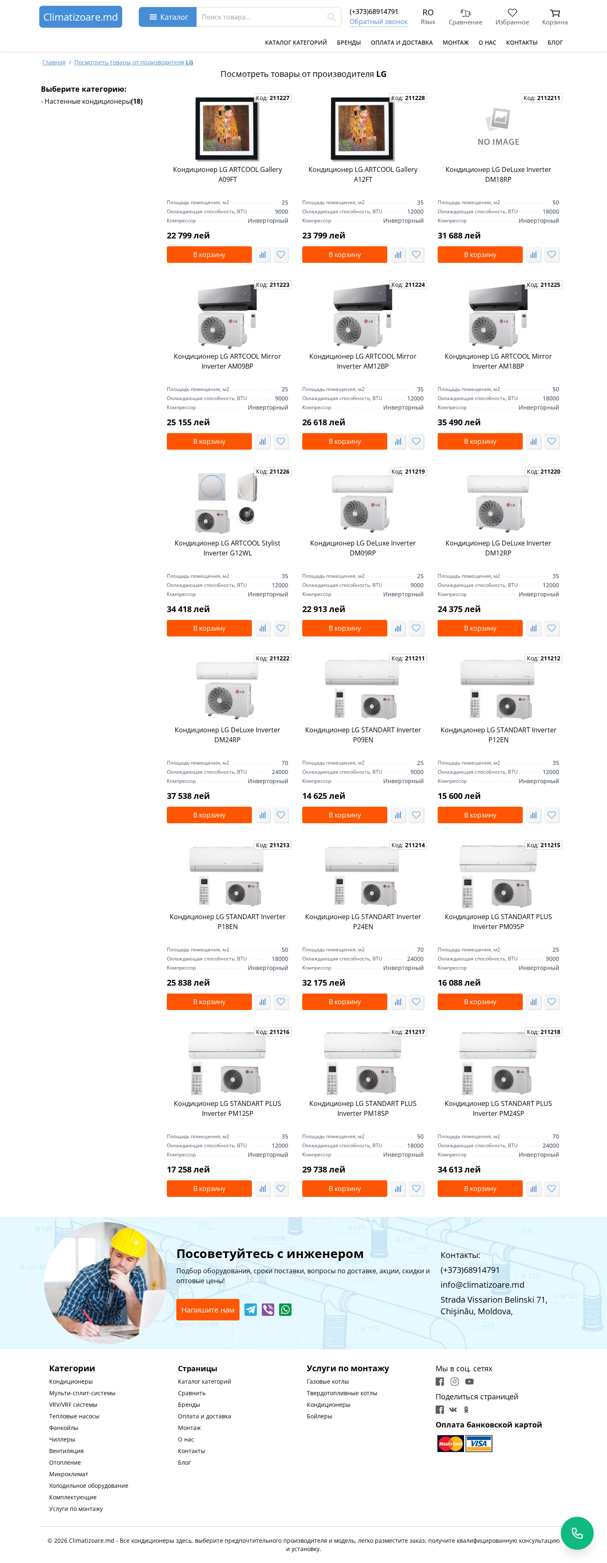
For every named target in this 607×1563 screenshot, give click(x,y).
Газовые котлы (328, 1381)
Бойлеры (319, 1416)
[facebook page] (440, 1381)
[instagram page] (455, 1381)
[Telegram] (250, 1309)
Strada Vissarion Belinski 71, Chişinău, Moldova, (494, 1305)
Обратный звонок (379, 21)
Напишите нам (208, 1310)
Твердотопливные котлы (342, 1393)
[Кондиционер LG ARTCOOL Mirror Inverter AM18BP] (498, 317)
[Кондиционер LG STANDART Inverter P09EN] (363, 690)
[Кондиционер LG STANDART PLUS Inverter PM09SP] (498, 877)
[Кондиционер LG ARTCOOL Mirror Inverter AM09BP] (227, 317)
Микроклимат (68, 1474)
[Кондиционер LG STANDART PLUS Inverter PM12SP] (227, 1064)
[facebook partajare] (440, 1410)
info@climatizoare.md (482, 1284)
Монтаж (456, 42)
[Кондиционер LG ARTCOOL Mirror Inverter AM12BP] (363, 317)
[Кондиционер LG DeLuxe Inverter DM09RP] (363, 503)
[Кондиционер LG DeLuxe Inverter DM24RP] (227, 690)
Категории (72, 1368)
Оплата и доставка (402, 42)
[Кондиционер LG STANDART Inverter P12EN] (498, 690)
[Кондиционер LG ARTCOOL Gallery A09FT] (227, 130)
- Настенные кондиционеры (91, 101)
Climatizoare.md (80, 17)
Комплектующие (73, 1497)
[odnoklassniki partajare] (466, 1410)
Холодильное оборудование (88, 1485)
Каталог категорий (296, 42)
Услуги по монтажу (76, 1509)
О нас (487, 42)
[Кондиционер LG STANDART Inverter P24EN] (363, 877)
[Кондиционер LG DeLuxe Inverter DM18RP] (498, 130)
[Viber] (268, 1309)
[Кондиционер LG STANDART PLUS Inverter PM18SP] (363, 1064)
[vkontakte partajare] (453, 1410)
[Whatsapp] (285, 1309)
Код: (272, 98)
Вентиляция (66, 1451)
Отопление (65, 1462)
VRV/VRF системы (73, 1404)
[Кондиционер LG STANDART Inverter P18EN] (227, 877)
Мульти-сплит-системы (82, 1393)
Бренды (349, 42)
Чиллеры (62, 1439)
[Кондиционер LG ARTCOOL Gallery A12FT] (363, 130)
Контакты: (460, 1254)
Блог (555, 42)
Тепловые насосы (74, 1416)
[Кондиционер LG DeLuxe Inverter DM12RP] (498, 503)
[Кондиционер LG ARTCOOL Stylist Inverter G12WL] (227, 503)
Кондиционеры (71, 1381)
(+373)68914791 (374, 11)
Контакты (522, 42)
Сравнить (192, 1393)
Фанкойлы (63, 1428)
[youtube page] (469, 1381)
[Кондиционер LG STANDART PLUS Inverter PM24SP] (498, 1064)
